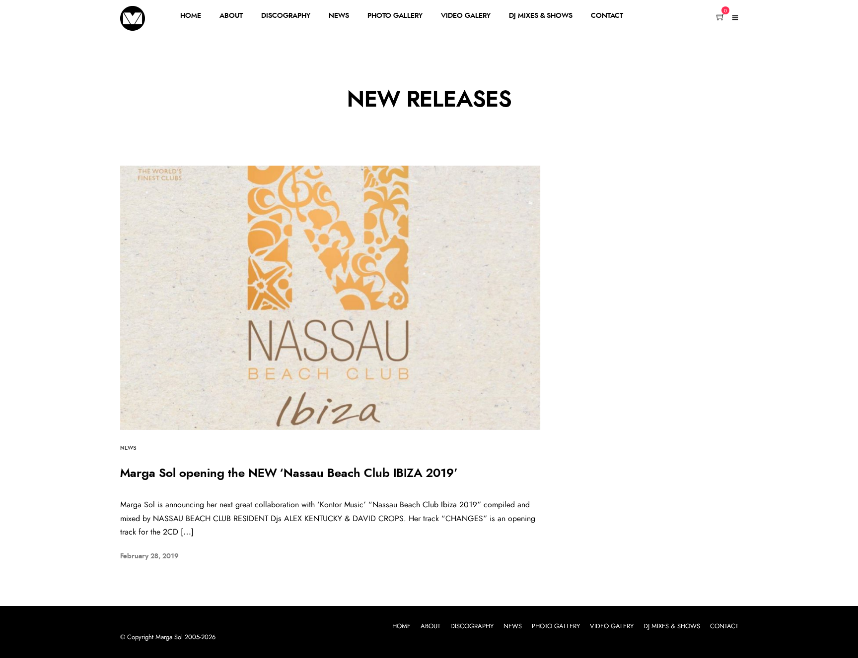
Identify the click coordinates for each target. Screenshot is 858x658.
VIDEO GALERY (466, 15)
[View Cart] (720, 18)
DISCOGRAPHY (285, 15)
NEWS (339, 15)
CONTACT (607, 15)
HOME (190, 15)
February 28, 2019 (149, 556)
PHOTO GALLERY (395, 15)
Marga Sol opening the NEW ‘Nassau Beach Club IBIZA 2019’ (288, 473)
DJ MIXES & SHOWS (540, 15)
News (128, 448)
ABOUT (231, 15)
